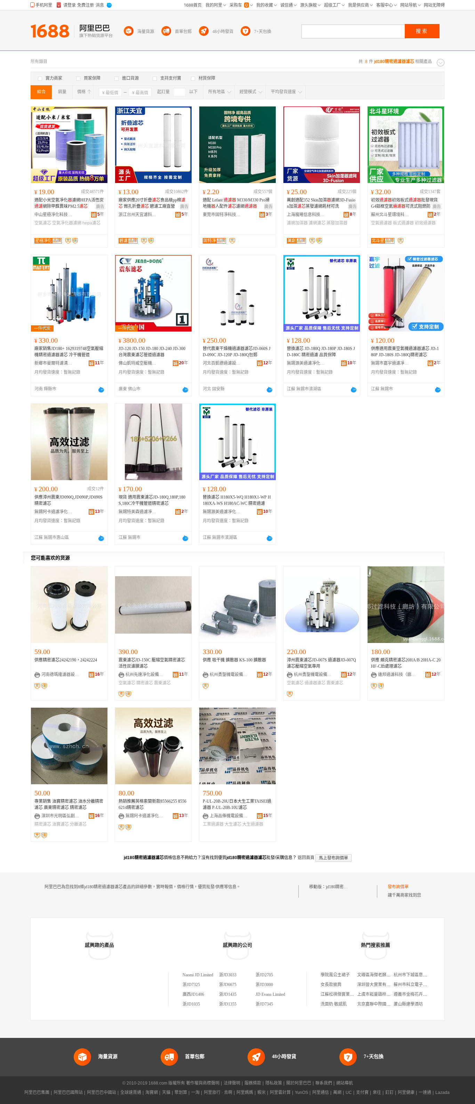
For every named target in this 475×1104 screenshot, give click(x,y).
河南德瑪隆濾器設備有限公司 (60, 674)
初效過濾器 (425, 223)
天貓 (166, 1092)
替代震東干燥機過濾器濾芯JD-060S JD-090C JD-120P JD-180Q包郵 (237, 351)
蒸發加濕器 (337, 223)
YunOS (301, 1092)
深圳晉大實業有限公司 (378, 984)
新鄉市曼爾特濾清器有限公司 (53, 363)
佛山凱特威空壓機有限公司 (138, 363)
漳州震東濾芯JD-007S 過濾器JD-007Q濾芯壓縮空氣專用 (321, 663)
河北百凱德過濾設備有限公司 (222, 363)
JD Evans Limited (270, 994)
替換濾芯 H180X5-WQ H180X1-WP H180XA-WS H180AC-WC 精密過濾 (237, 500)
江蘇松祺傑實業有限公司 (344, 994)
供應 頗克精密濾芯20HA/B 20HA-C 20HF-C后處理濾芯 (406, 663)
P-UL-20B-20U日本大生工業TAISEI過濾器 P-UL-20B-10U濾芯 (237, 804)
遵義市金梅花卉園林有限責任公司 (425, 994)
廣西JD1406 (193, 994)
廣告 (100, 206)
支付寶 (362, 1092)
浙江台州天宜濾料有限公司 (138, 214)
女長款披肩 (331, 984)
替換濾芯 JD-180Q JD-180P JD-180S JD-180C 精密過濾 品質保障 (321, 351)
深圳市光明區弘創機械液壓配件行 (60, 815)
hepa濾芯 (91, 223)
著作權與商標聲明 (202, 1083)
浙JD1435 (227, 994)
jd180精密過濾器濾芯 (345, 886)
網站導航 (344, 1083)
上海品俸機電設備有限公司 (229, 815)
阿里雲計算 (280, 1092)
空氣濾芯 (42, 223)
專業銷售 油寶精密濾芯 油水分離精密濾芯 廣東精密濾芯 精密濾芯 (68, 804)
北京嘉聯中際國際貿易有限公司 (386, 1004)
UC (349, 1092)
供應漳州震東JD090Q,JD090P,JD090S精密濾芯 (68, 500)
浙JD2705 (264, 974)
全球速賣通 (130, 1092)
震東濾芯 (162, 683)
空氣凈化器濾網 (66, 223)
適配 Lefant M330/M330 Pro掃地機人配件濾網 (236, 203)
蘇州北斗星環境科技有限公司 (390, 214)
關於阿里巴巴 (298, 1083)
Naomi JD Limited (198, 974)
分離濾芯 (78, 824)
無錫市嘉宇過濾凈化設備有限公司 (390, 363)
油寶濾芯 (60, 824)
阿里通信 (320, 1092)
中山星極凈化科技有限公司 (53, 214)
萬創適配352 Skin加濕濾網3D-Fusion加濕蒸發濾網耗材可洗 (321, 203)
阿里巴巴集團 (36, 1092)
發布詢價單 (398, 886)
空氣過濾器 (381, 223)
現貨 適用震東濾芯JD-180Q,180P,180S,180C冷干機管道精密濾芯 (152, 500)
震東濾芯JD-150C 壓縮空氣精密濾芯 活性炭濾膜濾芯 (152, 663)
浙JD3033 (227, 974)
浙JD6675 (227, 984)
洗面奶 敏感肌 (334, 1004)
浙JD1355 (227, 1004)
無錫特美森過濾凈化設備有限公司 (138, 511)
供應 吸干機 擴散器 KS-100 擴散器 (234, 660)
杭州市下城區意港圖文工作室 (421, 974)
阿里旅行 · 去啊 (218, 1092)
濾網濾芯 (317, 223)
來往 (377, 1092)
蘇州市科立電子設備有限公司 (421, 984)
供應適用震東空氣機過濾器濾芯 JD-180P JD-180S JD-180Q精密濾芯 (405, 351)
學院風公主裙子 (335, 974)
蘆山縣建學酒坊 (408, 1004)
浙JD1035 (191, 1004)
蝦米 (261, 1092)
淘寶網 (151, 1092)
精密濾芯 (144, 683)
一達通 (425, 1092)
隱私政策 (273, 1083)
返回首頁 (306, 857)
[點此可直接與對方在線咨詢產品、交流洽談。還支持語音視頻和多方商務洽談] (101, 390)
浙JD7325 (191, 984)
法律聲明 (232, 1083)
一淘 (195, 1092)
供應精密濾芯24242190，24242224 (65, 660)
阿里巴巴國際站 (68, 1092)
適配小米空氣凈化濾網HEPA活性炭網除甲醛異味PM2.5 (69, 203)
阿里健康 (406, 1092)
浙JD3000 (264, 984)
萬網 (337, 1092)
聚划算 (181, 1092)
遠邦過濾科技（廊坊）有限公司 (397, 674)
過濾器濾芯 (315, 683)
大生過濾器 (252, 824)
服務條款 (252, 1083)
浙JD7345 (264, 1004)
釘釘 (389, 1092)
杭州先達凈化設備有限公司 (145, 674)
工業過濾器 (213, 824)
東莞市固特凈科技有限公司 (222, 214)
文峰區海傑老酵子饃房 (378, 974)
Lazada (442, 1092)
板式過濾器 (403, 223)
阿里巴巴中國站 (101, 1092)
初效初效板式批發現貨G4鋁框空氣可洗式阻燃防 (404, 203)
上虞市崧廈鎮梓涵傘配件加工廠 (386, 994)
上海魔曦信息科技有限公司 (306, 214)
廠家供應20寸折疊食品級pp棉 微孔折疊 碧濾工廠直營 (152, 203)
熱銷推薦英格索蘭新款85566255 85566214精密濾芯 (152, 804)
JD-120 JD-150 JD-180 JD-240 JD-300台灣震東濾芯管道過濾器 (152, 351)
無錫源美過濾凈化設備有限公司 (306, 363)
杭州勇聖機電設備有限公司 (229, 674)
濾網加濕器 (297, 223)
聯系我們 (323, 1083)
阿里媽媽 (244, 1092)
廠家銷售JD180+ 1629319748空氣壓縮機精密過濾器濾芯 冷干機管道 (68, 351)
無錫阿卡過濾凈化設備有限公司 (53, 511)
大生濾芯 (233, 824)
